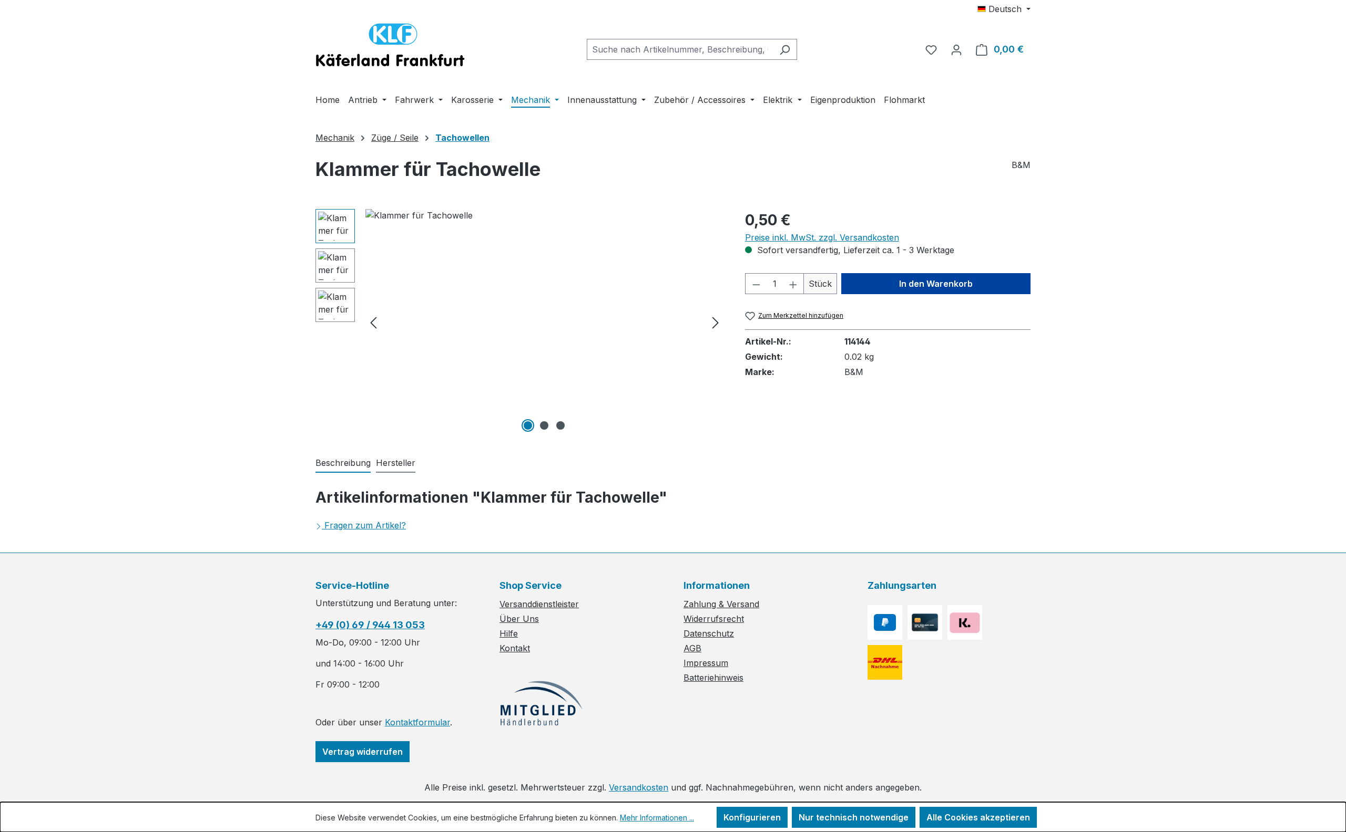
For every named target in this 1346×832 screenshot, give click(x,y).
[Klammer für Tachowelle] (544, 322)
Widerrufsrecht (714, 618)
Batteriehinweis (713, 677)
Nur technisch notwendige (854, 817)
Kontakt (514, 648)
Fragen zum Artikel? (365, 525)
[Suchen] (784, 49)
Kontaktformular (417, 722)
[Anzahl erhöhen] (793, 283)
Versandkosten (638, 787)
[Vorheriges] (373, 322)
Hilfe (508, 633)
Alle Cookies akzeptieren (978, 817)
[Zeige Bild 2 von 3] (544, 425)
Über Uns (519, 618)
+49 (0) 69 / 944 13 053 (370, 624)
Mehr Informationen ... (657, 817)
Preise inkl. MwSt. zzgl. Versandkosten (822, 237)
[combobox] (680, 49)
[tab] (343, 463)
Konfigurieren (752, 817)
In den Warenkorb (936, 283)
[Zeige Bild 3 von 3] (560, 425)
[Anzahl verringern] (756, 283)
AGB (692, 648)
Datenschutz (709, 633)
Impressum (706, 663)
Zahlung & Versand (721, 604)
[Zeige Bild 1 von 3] (528, 425)
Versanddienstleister (539, 604)
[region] (520, 322)
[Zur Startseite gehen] (390, 47)
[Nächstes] (715, 322)
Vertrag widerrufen (362, 751)
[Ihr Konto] (956, 49)
